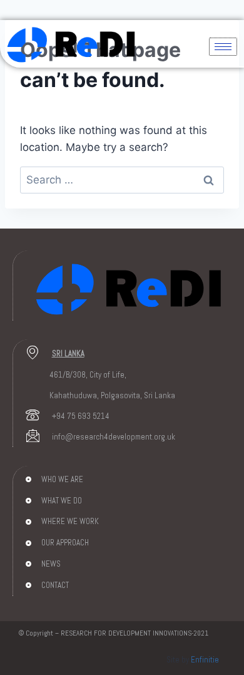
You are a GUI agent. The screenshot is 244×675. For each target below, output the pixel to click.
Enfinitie (205, 659)
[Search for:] (122, 179)
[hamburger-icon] (223, 47)
